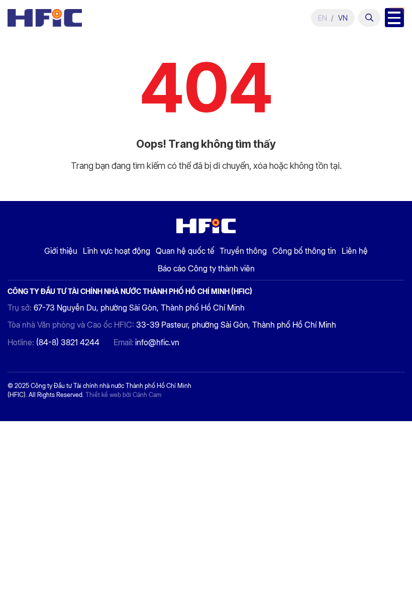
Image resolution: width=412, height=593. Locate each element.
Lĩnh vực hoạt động (116, 251)
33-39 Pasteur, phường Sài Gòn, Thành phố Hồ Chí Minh (236, 325)
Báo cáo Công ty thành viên (206, 268)
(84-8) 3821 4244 (67, 342)
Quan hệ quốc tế (185, 251)
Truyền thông (243, 251)
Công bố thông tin (304, 251)
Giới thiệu (60, 251)
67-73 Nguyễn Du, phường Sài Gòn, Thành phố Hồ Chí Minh (139, 308)
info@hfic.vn (157, 342)
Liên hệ (355, 251)
